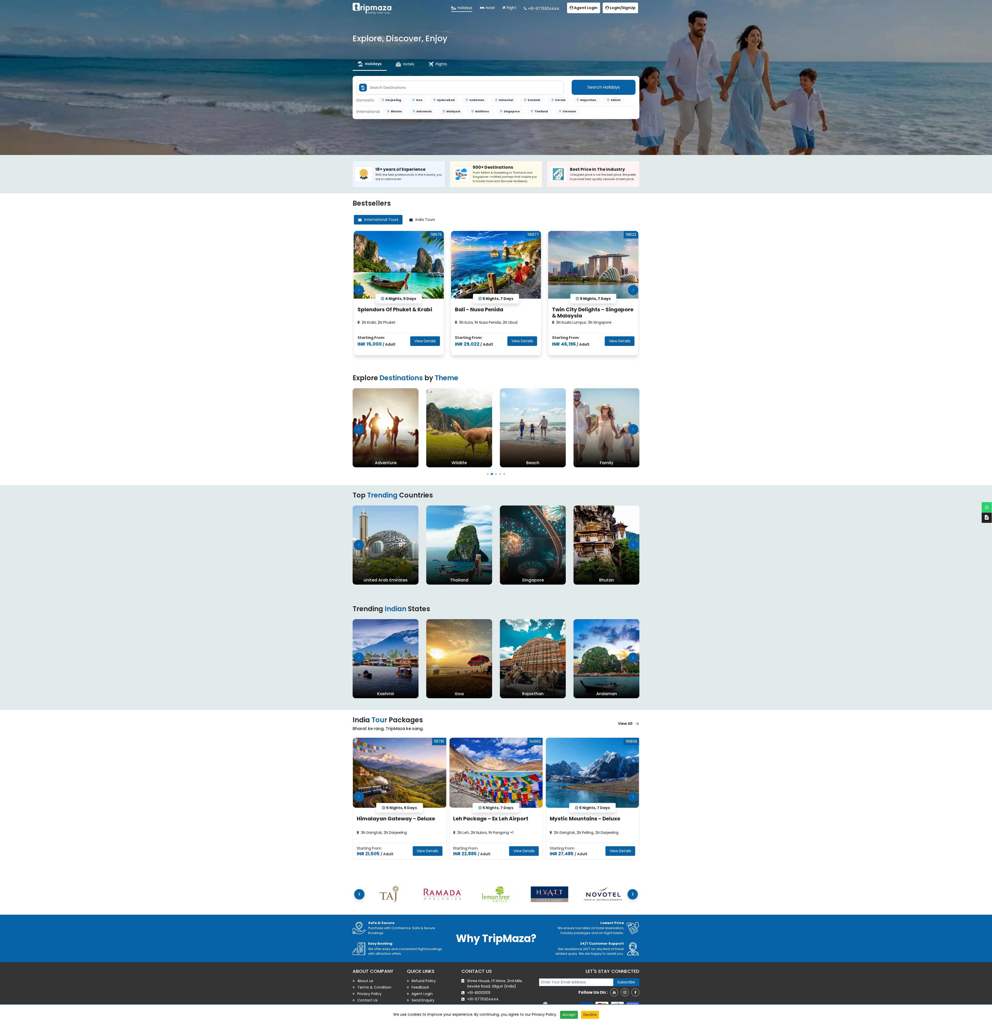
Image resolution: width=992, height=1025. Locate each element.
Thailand (541, 111)
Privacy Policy (544, 1014)
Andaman (476, 100)
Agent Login (585, 7)
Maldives (482, 111)
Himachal (506, 100)
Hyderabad (446, 100)
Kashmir (534, 100)
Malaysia (453, 111)
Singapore (512, 111)
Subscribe (626, 982)
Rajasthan (588, 100)
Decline (590, 1014)
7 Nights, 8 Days (594, 807)
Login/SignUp (622, 7)
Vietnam (569, 111)
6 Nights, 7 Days (401, 807)
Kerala (560, 100)
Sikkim (616, 100)
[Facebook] (635, 992)
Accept (569, 1014)
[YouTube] (614, 992)
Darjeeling (393, 100)
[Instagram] (625, 992)
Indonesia (424, 111)
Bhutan (396, 111)
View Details (425, 341)
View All (625, 723)
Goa (419, 100)
